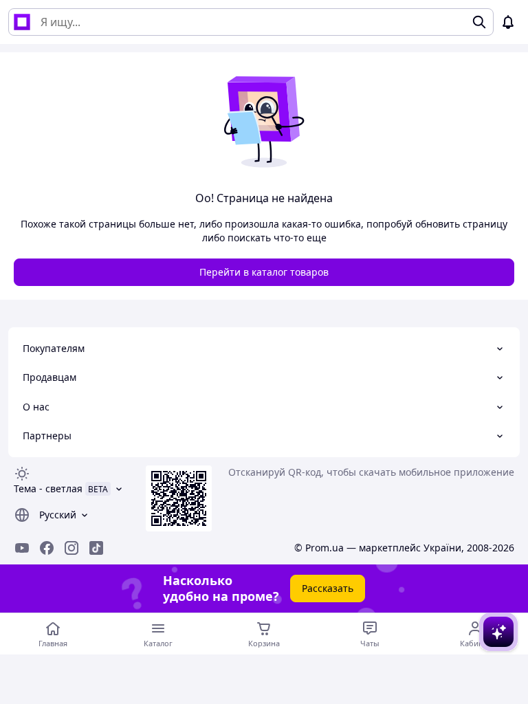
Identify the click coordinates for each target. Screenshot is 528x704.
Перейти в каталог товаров (264, 271)
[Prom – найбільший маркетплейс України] (22, 22)
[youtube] (22, 548)
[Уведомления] (508, 22)
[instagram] (71, 548)
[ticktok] (96, 548)
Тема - (48, 488)
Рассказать (327, 588)
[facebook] (46, 548)
